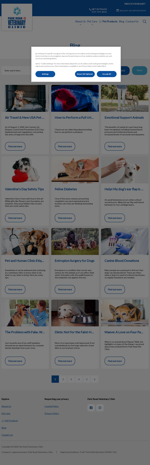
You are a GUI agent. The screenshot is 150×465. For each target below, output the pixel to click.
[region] (76, 64)
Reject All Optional (85, 74)
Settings (45, 74)
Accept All (106, 74)
